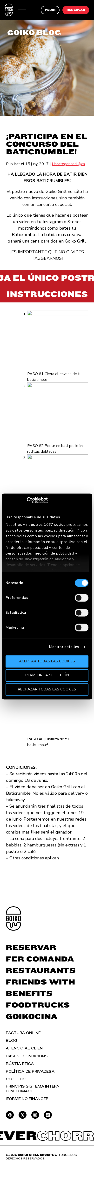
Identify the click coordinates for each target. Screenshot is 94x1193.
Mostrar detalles (64, 646)
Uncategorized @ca (68, 164)
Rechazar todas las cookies (47, 689)
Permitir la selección (47, 675)
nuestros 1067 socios (46, 524)
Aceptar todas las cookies (47, 661)
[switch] (81, 598)
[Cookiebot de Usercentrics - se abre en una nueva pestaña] (27, 500)
